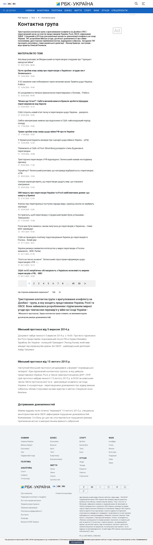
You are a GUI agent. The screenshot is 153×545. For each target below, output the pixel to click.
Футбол (82, 441)
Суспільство (55, 480)
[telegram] (116, 487)
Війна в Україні (26, 445)
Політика (56, 10)
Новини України (27, 441)
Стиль (111, 445)
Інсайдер (112, 441)
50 (79, 283)
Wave (96, 10)
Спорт (87, 10)
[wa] (125, 487)
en (9, 4)
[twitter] (100, 487)
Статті (23, 471)
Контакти (24, 515)
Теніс (81, 449)
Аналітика (43, 10)
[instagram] (108, 487)
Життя (78, 10)
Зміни (52, 472)
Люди (81, 462)
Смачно (82, 472)
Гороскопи (83, 476)
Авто (52, 449)
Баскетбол (83, 445)
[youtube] (92, 487)
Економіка (25, 449)
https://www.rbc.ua (120, 502)
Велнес (111, 449)
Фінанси (53, 445)
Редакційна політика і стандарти (33, 497)
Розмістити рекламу (64, 493)
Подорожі (113, 456)
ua (4, 4)
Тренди (82, 465)
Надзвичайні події (28, 456)
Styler (105, 10)
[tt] (83, 491)
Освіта (52, 476)
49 (73, 283)
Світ (22, 452)
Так (53, 292)
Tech (52, 452)
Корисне (82, 469)
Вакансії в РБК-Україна (30, 522)
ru (14, 4)
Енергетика (54, 456)
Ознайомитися (141, 539)
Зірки (111, 463)
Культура (112, 452)
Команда (24, 518)
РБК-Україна (23, 18)
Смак (111, 459)
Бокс (81, 452)
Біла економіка (56, 459)
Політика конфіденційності (31, 511)
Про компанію (26, 493)
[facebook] (83, 487)
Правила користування (30, 504)
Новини (30, 10)
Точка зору (25, 479)
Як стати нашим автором (31, 500)
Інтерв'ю (24, 475)
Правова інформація (29, 508)
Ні (60, 292)
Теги (33, 18)
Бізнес (68, 10)
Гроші (52, 469)
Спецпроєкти (119, 10)
